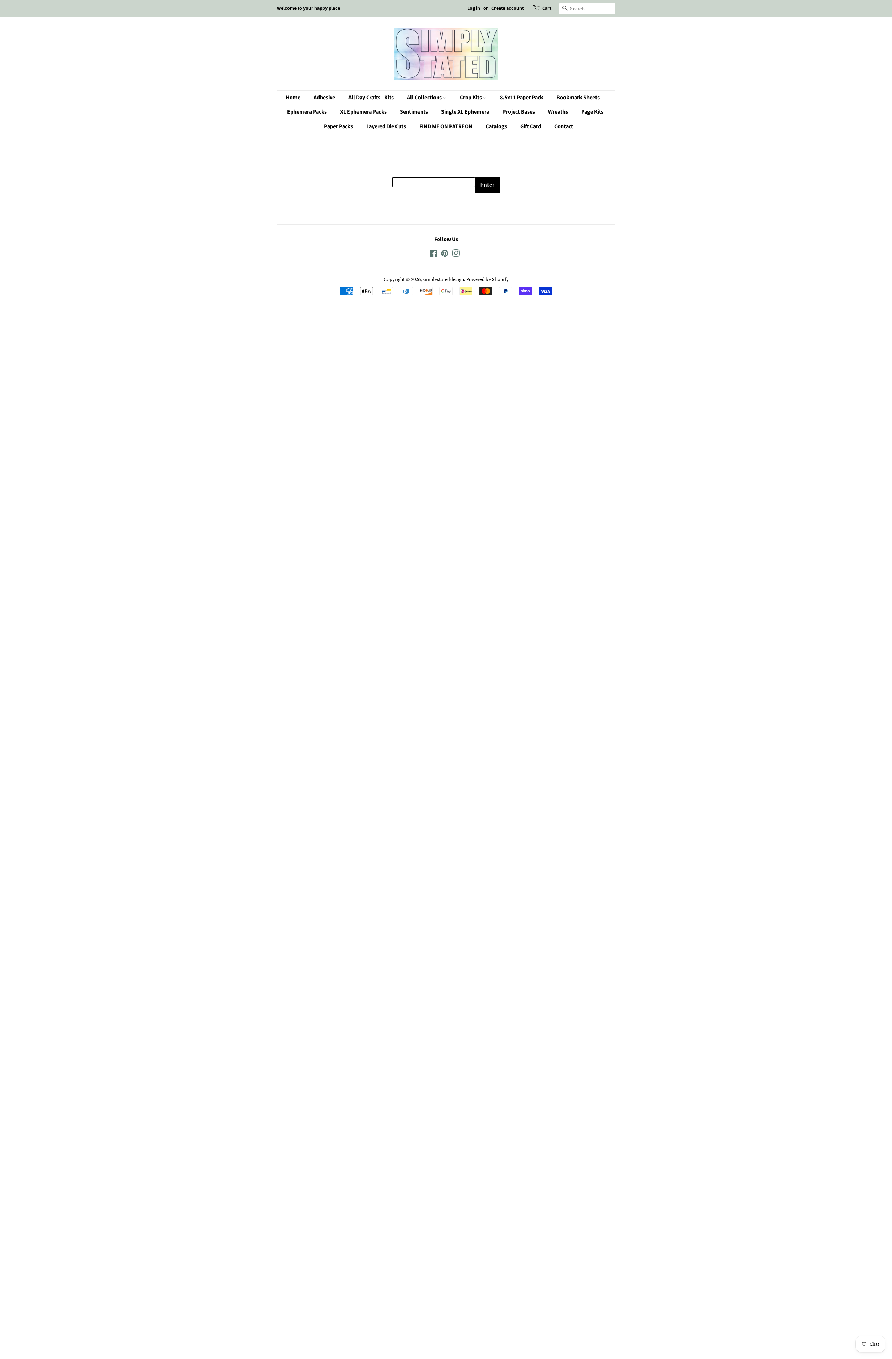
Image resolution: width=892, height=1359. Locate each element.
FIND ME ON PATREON (445, 126)
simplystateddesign (443, 279)
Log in (473, 8)
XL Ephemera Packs (363, 112)
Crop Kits (471, 97)
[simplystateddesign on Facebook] (433, 254)
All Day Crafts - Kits (371, 97)
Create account (507, 8)
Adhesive (324, 97)
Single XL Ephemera (465, 112)
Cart (546, 8)
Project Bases (518, 112)
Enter (487, 185)
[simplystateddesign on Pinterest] (444, 254)
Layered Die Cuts (386, 126)
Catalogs (496, 126)
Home (293, 97)
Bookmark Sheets (578, 97)
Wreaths (558, 112)
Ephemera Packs (307, 112)
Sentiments (414, 112)
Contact (563, 126)
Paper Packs (338, 126)
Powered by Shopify (487, 279)
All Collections (425, 97)
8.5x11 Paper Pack (521, 97)
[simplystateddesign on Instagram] (456, 254)
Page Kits (592, 112)
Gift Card (530, 126)
